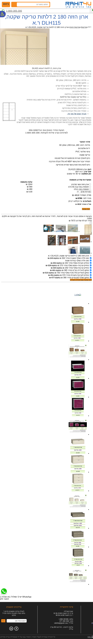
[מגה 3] (78, 491)
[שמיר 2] (78, 547)
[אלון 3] (77, 341)
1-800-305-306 (14, 10)
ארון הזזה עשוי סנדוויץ (80, 184)
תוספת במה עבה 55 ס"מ (78, 187)
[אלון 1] (77, 295)
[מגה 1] (77, 453)
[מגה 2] (78, 472)
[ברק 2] (78, 397)
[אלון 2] (78, 322)
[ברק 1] (78, 378)
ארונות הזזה (75, 27)
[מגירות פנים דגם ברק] (78, 432)
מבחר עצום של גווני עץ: (76, 114)
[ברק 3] (78, 416)
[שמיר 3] (78, 565)
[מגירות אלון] (78, 357)
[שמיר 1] (77, 528)
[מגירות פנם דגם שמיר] (78, 582)
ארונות (84, 27)
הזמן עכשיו (86, 209)
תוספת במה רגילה (81, 189)
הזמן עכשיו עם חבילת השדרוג (81, 280)
